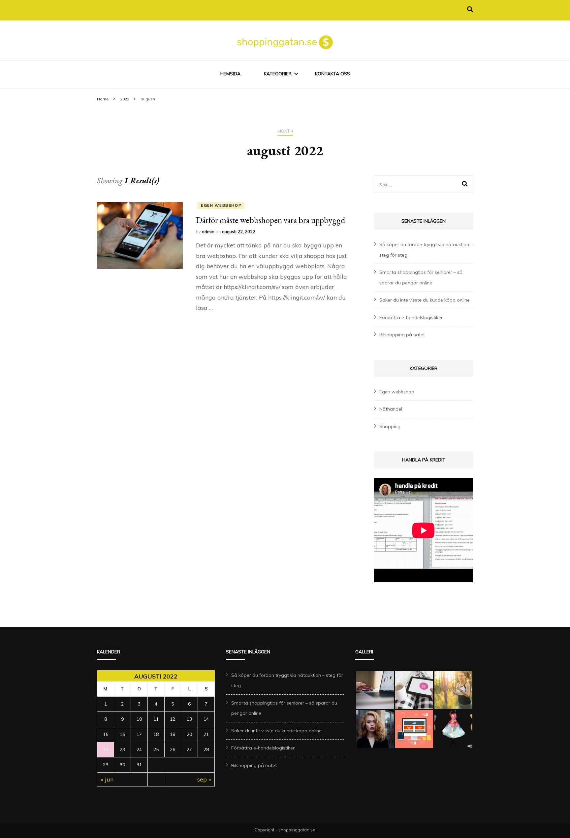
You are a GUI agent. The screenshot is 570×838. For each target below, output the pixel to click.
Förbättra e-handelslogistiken (411, 317)
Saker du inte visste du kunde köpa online (424, 300)
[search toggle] (470, 9)
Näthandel (390, 409)
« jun (107, 779)
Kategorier (278, 74)
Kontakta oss (332, 74)
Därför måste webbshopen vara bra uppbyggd (270, 220)
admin (208, 231)
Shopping (389, 426)
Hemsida (230, 74)
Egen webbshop (221, 205)
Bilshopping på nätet (402, 335)
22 (105, 749)
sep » (204, 779)
